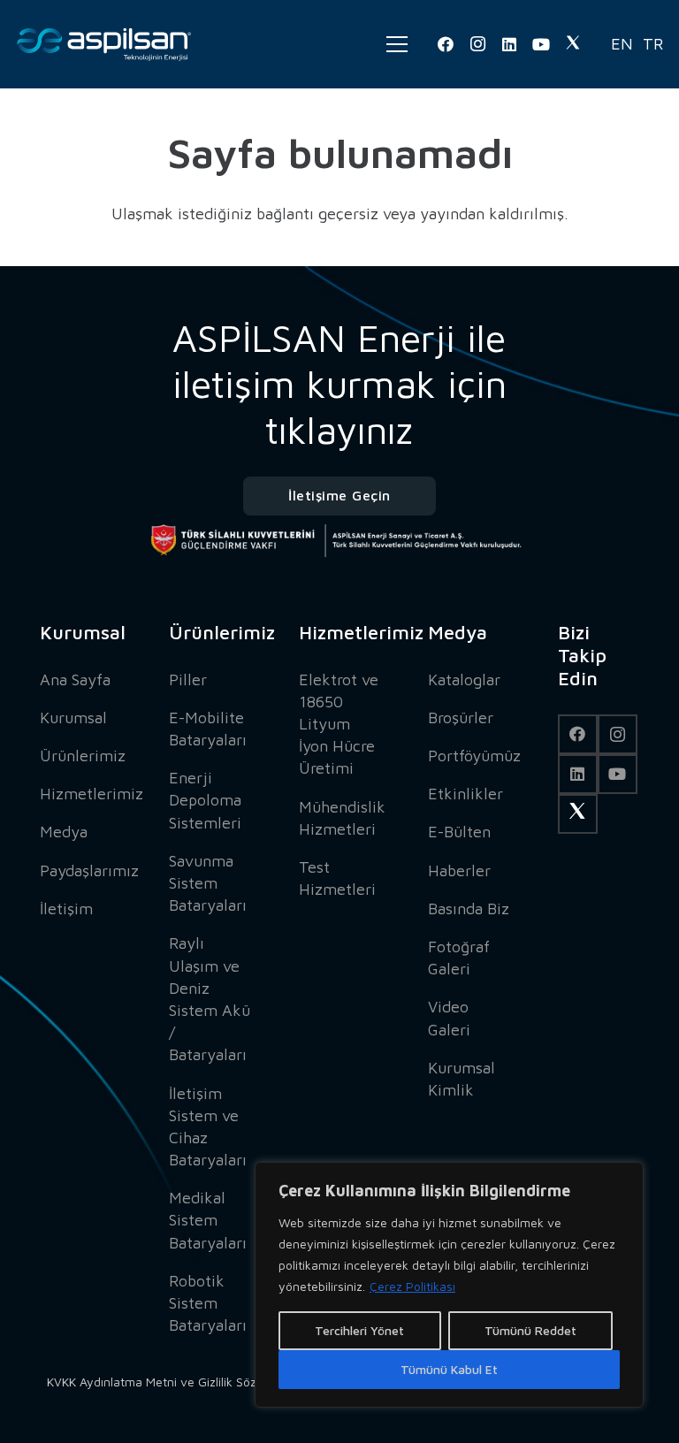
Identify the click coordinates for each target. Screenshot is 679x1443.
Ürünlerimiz (83, 755)
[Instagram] (477, 44)
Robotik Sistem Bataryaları (208, 1302)
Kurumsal (73, 717)
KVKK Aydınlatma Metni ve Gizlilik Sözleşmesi (172, 1381)
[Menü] (397, 44)
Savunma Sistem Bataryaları (208, 882)
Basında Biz (468, 908)
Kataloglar (464, 679)
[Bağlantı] (104, 44)
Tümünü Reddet (530, 1330)
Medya (64, 831)
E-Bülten (459, 831)
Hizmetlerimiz (91, 793)
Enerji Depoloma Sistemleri (205, 799)
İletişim (66, 908)
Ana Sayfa (75, 679)
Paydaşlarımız (89, 870)
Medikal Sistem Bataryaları (208, 1219)
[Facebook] (446, 44)
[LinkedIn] (509, 44)
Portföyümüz (474, 755)
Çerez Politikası (412, 1286)
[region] (449, 1285)
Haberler (459, 870)
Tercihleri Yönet (359, 1330)
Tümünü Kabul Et (449, 1369)
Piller (188, 679)
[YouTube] (541, 44)
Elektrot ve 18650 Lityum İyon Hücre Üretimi (338, 724)
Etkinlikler (465, 793)
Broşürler (460, 717)
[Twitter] (573, 44)
